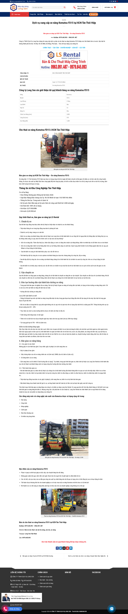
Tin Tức (79, 14)
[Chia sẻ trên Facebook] (57, 548)
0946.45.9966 (16, 580)
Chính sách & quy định (46, 577)
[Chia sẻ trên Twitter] (60, 548)
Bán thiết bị (58, 14)
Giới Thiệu (40, 14)
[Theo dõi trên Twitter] (113, 1)
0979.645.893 (63, 37)
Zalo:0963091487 (16, 605)
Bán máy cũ (49, 14)
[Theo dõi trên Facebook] (110, 1)
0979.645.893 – (29, 526)
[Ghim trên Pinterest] (67, 548)
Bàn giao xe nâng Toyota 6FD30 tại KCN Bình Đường (37, 556)
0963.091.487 (73, 37)
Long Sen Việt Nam (31, 534)
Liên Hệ (85, 14)
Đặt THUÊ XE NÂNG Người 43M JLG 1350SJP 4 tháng (25, 598)
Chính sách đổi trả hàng (46, 583)
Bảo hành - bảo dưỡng (46, 580)
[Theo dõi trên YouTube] (117, 1)
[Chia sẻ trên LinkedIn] (70, 548)
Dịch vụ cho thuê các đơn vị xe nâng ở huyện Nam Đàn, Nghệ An (87, 556)
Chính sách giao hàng (46, 587)
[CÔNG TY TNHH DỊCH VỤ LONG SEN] (19, 7)
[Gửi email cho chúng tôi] (115, 1)
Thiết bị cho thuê (69, 14)
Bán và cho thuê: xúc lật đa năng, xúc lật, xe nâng (40, 530)
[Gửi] (64, 7)
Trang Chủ (33, 14)
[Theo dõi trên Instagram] (111, 1)
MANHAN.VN (83, 611)
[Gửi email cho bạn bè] (64, 548)
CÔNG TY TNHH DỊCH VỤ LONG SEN (23, 577)
